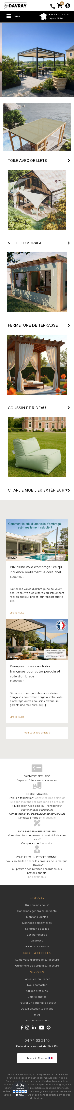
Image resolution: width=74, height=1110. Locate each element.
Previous (7, 60)
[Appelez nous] (52, 6)
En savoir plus (37, 877)
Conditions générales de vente (37, 911)
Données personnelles (37, 923)
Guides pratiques (37, 991)
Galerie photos (37, 997)
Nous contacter (37, 985)
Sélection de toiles (37, 928)
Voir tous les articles (37, 732)
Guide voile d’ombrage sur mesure (37, 959)
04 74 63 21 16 (37, 1041)
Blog (37, 1014)
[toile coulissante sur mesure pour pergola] (37, 60)
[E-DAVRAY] (15, 5)
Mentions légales (37, 917)
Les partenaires (37, 934)
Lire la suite (17, 612)
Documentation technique (37, 1008)
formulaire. (46, 843)
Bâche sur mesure (37, 946)
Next (67, 60)
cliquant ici (49, 817)
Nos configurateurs (37, 1020)
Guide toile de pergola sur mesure (37, 965)
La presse (37, 940)
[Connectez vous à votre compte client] (67, 5)
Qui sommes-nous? (37, 905)
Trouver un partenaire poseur (37, 1002)
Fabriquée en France (37, 979)
